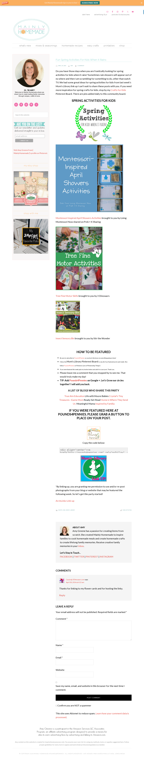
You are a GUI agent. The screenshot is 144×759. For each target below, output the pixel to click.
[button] (72, 3)
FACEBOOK (66, 556)
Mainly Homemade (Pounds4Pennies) (49, 753)
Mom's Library (70, 510)
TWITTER (79, 556)
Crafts (60, 510)
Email (59, 657)
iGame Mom (76, 399)
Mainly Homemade (31, 30)
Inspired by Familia (104, 403)
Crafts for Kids (118, 90)
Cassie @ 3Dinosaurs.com (75, 579)
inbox (81, 546)
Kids (64, 510)
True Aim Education (74, 396)
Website (60, 669)
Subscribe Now (90, 3)
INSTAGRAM (106, 556)
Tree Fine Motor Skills (67, 295)
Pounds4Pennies (79, 358)
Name (59, 645)
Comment (61, 618)
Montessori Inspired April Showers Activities (78, 218)
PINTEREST (92, 556)
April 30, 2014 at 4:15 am (75, 582)
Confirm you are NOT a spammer (74, 705)
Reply (62, 595)
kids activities (127, 510)
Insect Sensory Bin (65, 338)
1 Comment (80, 65)
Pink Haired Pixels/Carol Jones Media (109, 753)
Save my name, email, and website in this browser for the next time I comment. (90, 687)
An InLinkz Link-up (65, 500)
